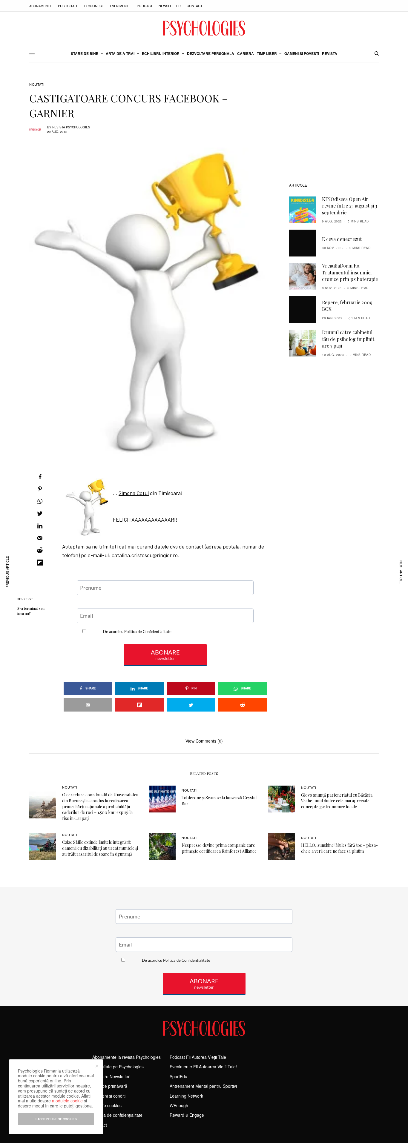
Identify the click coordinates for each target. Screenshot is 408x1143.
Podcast (145, 5)
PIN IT (168, 475)
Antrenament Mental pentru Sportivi (203, 1086)
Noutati (37, 84)
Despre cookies (107, 1105)
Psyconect (94, 5)
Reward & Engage (187, 1115)
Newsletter (170, 5)
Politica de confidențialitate (117, 1115)
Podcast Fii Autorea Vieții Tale (198, 1057)
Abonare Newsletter (111, 1076)
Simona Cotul (134, 493)
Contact (195, 5)
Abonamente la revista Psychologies (126, 1057)
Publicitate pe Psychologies (118, 1067)
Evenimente (120, 5)
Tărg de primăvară (109, 1086)
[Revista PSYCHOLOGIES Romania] (204, 28)
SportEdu (178, 1076)
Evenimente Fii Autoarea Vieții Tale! (203, 1067)
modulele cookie (67, 1101)
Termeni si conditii (109, 1096)
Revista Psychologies (71, 127)
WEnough (179, 1105)
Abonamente (40, 5)
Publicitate (68, 5)
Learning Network (186, 1096)
